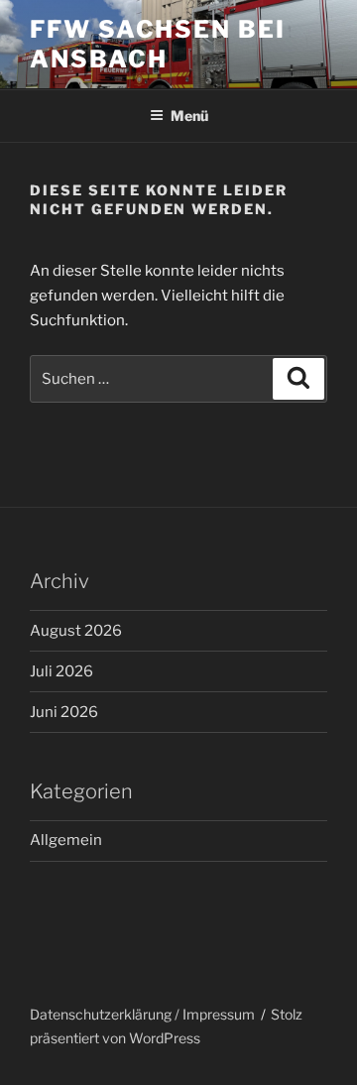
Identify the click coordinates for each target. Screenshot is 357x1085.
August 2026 (76, 631)
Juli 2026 (61, 671)
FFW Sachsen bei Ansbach (158, 44)
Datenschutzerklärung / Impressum (142, 1014)
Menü (189, 115)
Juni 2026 (64, 712)
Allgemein (66, 840)
